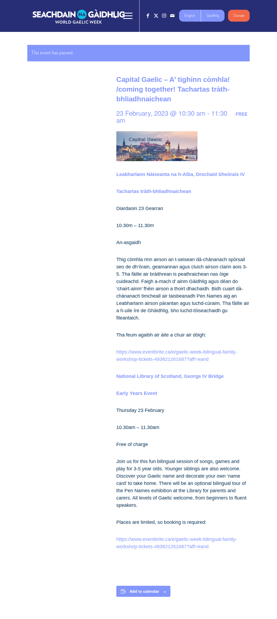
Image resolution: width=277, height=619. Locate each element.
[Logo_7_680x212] (78, 16)
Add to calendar (144, 591)
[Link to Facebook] (148, 16)
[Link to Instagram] (164, 16)
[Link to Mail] (172, 16)
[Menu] (126, 16)
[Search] (113, 16)
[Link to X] (156, 16)
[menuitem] (113, 16)
